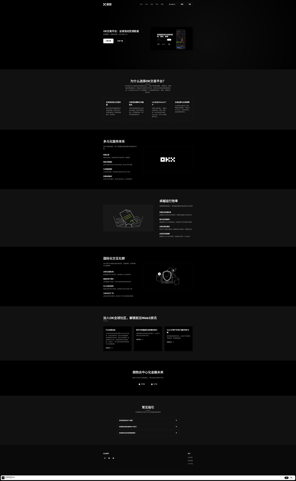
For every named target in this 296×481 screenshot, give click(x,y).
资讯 (157, 4)
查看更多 (108, 348)
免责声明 (190, 460)
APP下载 (190, 463)
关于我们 (190, 457)
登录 (182, 4)
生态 (141, 4)
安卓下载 (120, 41)
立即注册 (108, 41)
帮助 (162, 4)
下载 (189, 4)
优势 (151, 4)
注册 (286, 477)
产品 (146, 4)
